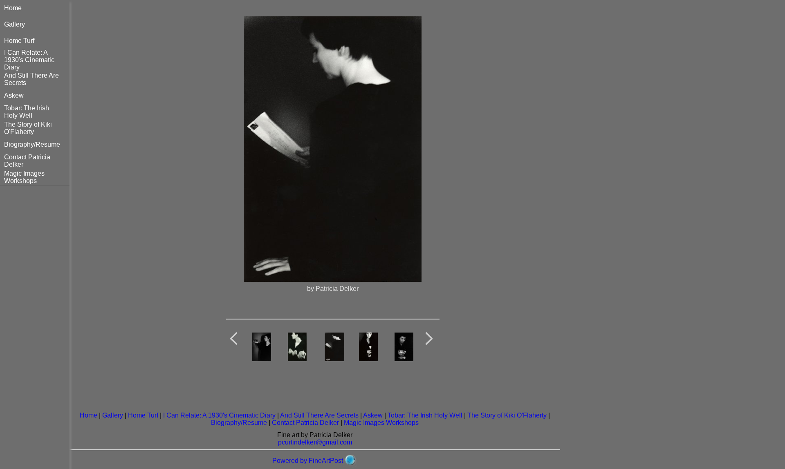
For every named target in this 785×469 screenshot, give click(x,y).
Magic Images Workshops (24, 177)
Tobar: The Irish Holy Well (26, 112)
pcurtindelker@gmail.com (315, 442)
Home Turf (19, 40)
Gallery (14, 24)
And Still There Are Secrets (319, 415)
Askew (14, 95)
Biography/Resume (32, 144)
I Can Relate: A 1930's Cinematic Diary (29, 60)
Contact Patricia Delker (305, 422)
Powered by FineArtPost (307, 460)
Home (13, 7)
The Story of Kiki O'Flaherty (28, 128)
